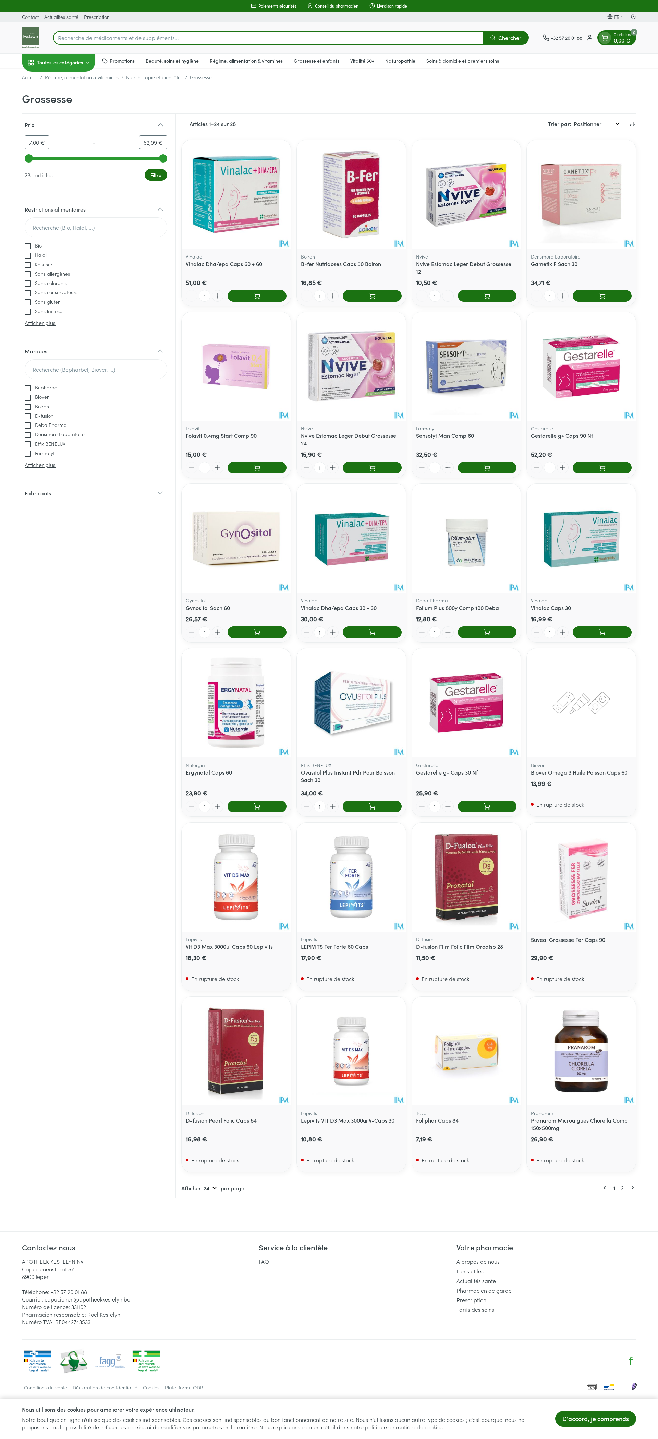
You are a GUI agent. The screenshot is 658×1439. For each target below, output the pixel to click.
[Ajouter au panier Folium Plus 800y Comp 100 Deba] (487, 632)
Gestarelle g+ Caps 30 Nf (447, 772)
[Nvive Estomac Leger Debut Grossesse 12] (466, 194)
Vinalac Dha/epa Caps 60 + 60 (224, 263)
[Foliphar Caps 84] (466, 1051)
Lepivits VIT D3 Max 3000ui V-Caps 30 (347, 1120)
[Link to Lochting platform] (634, 1387)
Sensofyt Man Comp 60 (445, 435)
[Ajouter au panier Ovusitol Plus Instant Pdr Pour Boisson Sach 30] (372, 806)
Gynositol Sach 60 (208, 607)
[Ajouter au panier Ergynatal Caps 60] (257, 806)
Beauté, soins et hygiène (172, 60)
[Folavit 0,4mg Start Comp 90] (236, 366)
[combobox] (268, 38)
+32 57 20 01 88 (69, 1291)
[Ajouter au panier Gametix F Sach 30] (602, 296)
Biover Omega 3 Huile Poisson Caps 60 (579, 772)
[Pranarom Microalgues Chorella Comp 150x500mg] (581, 1051)
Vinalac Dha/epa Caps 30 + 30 (339, 607)
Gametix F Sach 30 (554, 263)
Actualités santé (61, 16)
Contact (30, 16)
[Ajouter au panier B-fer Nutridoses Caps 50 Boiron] (372, 296)
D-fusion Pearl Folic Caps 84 (221, 1120)
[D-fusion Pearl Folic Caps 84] (236, 1051)
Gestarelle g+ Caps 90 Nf (562, 435)
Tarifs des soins (475, 1309)
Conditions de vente (45, 1387)
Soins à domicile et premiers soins (462, 60)
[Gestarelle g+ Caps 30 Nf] (466, 702)
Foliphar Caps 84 (437, 1120)
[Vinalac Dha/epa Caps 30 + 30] (351, 538)
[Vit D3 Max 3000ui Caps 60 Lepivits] (236, 877)
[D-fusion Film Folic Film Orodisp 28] (466, 877)
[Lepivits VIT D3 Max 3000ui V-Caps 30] (351, 1051)
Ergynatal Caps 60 (209, 772)
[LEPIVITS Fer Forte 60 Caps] (351, 877)
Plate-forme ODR (184, 1387)
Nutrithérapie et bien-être (154, 77)
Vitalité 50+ (362, 60)
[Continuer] (631, 1188)
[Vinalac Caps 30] (581, 538)
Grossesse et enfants (316, 60)
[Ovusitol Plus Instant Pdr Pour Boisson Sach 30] (351, 702)
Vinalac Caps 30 (551, 607)
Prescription (97, 16)
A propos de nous (478, 1261)
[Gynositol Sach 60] (236, 538)
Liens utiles (470, 1271)
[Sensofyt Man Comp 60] (466, 366)
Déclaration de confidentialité (105, 1387)
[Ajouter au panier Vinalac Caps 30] (602, 632)
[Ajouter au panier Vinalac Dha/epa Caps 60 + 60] (257, 296)
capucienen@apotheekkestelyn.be (87, 1299)
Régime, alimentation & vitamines (246, 60)
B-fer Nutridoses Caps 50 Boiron (341, 263)
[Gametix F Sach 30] (581, 194)
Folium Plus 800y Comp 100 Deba (457, 607)
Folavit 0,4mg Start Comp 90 (221, 435)
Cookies (151, 1387)
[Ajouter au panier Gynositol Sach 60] (257, 632)
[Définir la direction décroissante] (632, 124)
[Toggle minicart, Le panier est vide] (605, 38)
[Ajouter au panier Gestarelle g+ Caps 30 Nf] (487, 806)
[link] (606, 1188)
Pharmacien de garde (484, 1290)
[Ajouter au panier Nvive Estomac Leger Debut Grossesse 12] (487, 296)
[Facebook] (631, 1361)
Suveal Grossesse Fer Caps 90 (568, 939)
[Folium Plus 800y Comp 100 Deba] (466, 538)
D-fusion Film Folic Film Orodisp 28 (459, 946)
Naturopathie (400, 60)
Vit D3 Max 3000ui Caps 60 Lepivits (229, 946)
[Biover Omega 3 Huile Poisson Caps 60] (581, 702)
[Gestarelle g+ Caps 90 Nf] (581, 366)
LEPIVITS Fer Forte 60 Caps (334, 946)
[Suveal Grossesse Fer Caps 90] (581, 877)
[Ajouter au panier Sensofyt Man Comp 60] (487, 467)
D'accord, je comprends (595, 1418)
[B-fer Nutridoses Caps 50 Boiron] (351, 194)
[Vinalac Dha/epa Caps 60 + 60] (236, 194)
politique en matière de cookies (404, 1427)
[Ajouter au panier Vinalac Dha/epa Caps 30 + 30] (372, 632)
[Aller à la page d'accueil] (30, 37)
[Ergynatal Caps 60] (236, 702)
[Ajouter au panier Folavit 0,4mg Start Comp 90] (257, 467)
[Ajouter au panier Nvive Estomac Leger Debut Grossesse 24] (372, 467)
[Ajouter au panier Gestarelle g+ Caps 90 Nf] (602, 467)
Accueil (29, 77)
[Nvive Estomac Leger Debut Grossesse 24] (351, 366)
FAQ (264, 1261)
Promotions (122, 60)
